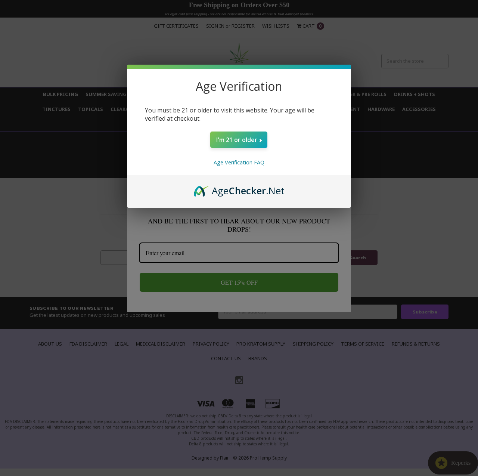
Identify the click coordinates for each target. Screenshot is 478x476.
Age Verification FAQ (239, 162)
